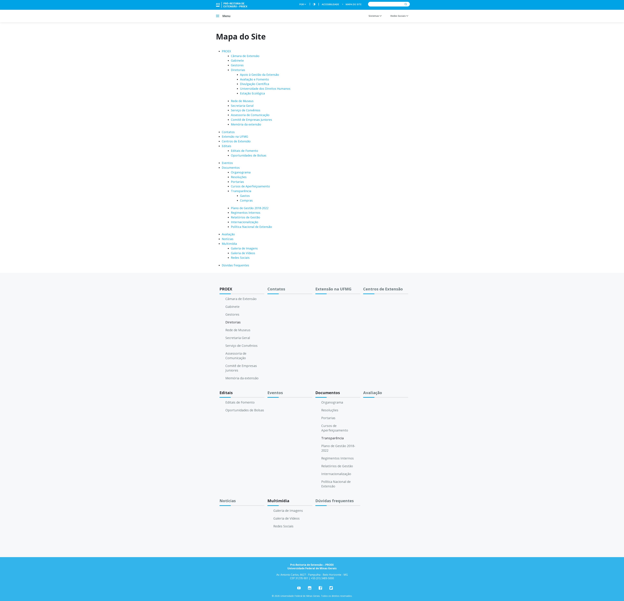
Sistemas (374, 15)
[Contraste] (314, 4)
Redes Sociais (398, 15)
